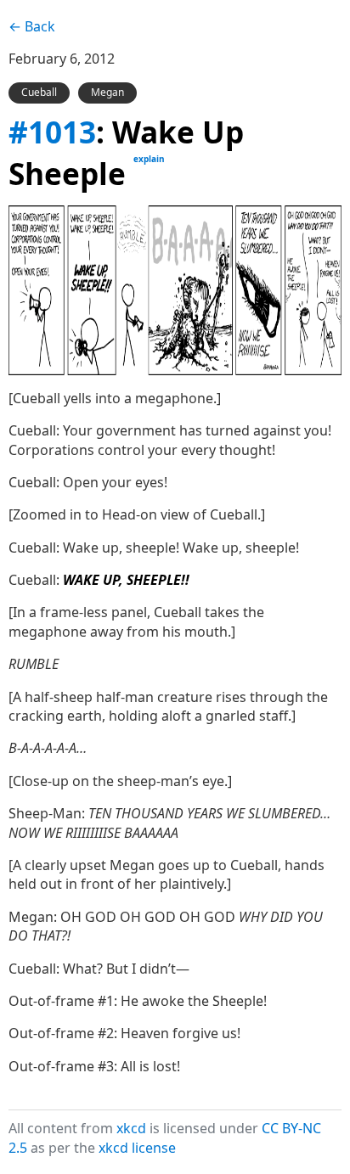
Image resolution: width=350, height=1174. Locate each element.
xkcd (131, 1128)
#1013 (52, 131)
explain (149, 159)
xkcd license (137, 1147)
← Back (31, 26)
